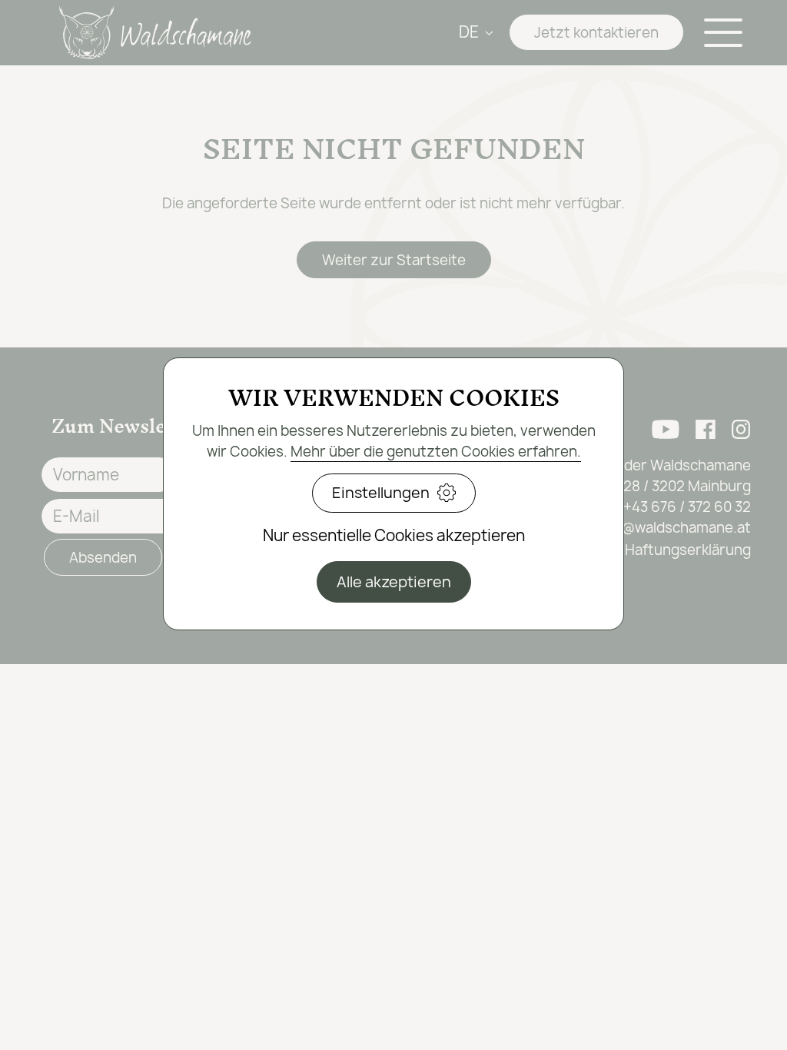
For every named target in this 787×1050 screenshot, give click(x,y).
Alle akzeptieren (394, 582)
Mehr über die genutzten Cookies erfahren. (436, 451)
